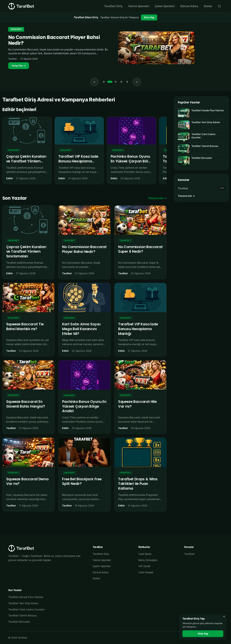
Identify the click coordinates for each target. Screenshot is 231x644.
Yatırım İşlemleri (138, 6)
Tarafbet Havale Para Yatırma (25, 597)
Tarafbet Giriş (113, 6)
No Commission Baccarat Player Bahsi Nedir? (54, 40)
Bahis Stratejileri (147, 560)
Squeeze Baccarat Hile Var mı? (137, 404)
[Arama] (219, 6)
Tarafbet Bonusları (19, 621)
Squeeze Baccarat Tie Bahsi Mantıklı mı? (25, 326)
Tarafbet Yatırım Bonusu (22, 615)
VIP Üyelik (144, 566)
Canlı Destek (145, 572)
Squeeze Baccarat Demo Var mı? (27, 481)
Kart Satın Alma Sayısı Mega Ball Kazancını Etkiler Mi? (81, 329)
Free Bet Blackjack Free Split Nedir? (82, 481)
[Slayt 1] (103, 81)
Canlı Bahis (144, 553)
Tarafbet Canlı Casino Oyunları (26, 609)
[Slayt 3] (115, 81)
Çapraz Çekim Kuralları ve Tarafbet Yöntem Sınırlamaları (26, 161)
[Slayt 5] (127, 81)
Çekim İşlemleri (165, 6)
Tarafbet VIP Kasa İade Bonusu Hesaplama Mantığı (78, 161)
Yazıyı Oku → (19, 65)
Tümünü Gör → (157, 198)
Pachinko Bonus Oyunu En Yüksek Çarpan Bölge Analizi (131, 161)
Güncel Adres (189, 6)
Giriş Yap (149, 17)
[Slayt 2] (109, 81)
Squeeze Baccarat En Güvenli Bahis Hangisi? (25, 404)
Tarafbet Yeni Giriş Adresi (23, 603)
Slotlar (208, 6)
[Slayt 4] (121, 81)
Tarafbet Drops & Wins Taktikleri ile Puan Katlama (138, 484)
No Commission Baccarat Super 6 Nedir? (140, 249)
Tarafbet (16, 29)
